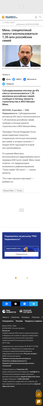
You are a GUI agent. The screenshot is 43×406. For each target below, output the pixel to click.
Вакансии (6, 331)
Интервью (26, 317)
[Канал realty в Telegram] (33, 304)
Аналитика (15, 317)
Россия (19, 191)
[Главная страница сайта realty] (14, 17)
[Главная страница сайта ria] (2, 17)
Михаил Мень (9, 191)
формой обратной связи (30, 376)
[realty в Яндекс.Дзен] (15, 304)
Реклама (19, 321)
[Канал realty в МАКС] (6, 304)
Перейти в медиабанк (33, 68)
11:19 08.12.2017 (8, 22)
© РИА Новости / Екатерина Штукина (13, 68)
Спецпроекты (7, 321)
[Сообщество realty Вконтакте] (24, 304)
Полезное (35, 317)
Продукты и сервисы (33, 321)
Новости (5, 317)
